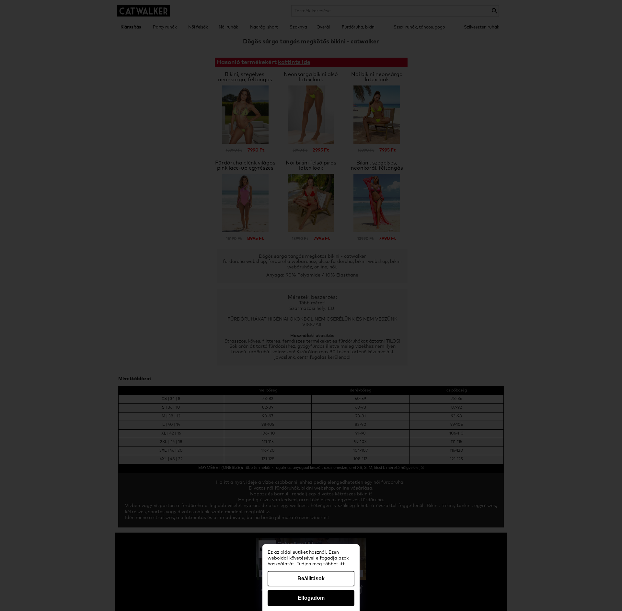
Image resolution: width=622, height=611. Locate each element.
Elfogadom (311, 598)
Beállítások (311, 578)
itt (342, 564)
